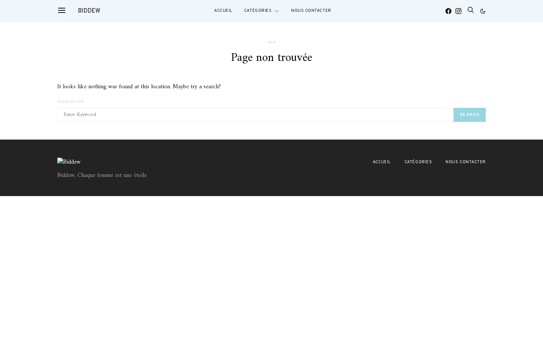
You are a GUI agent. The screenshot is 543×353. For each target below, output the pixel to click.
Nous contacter (311, 10)
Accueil (223, 10)
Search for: (70, 102)
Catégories (258, 10)
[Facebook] (448, 11)
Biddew (89, 11)
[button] (483, 11)
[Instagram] (458, 11)
